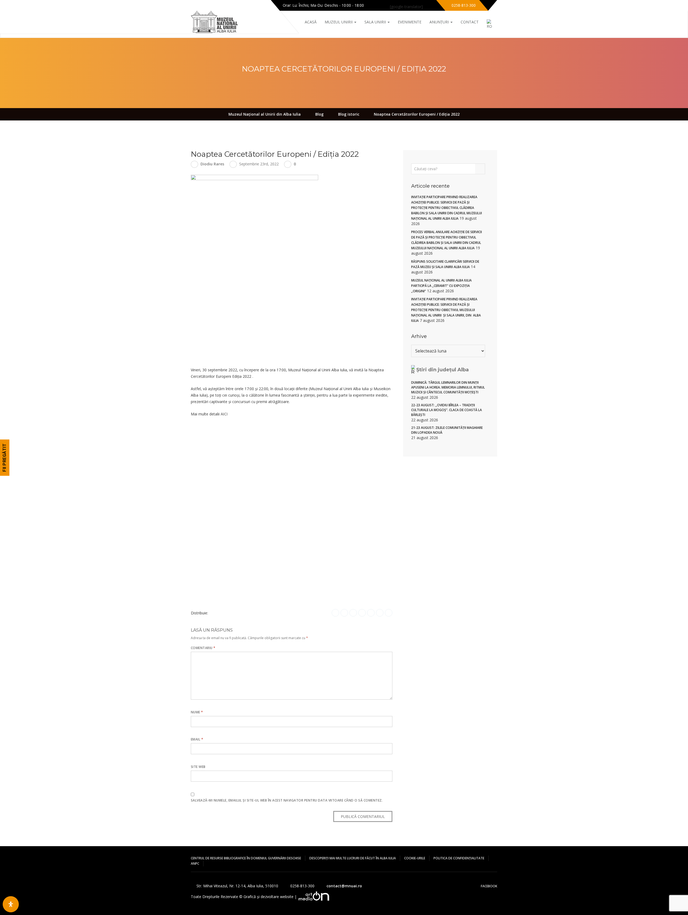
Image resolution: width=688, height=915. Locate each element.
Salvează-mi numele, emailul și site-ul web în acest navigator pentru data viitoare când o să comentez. (287, 800)
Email (197, 739)
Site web (198, 766)
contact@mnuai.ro (344, 885)
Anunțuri (439, 21)
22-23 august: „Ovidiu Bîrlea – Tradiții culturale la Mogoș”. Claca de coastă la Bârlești (446, 410)
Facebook (489, 886)
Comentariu (203, 648)
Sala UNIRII (375, 21)
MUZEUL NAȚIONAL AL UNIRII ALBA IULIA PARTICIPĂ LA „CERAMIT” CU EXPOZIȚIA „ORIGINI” (441, 285)
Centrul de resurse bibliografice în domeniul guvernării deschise (246, 858)
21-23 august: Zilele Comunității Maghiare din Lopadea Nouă (447, 430)
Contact (470, 21)
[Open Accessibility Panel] (11, 904)
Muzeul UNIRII (339, 21)
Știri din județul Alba (442, 370)
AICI (224, 413)
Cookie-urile (414, 858)
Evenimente (409, 21)
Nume (197, 712)
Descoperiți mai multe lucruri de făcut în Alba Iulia (352, 858)
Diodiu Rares (212, 163)
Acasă (311, 21)
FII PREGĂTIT (4, 457)
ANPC (195, 863)
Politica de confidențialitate (458, 858)
